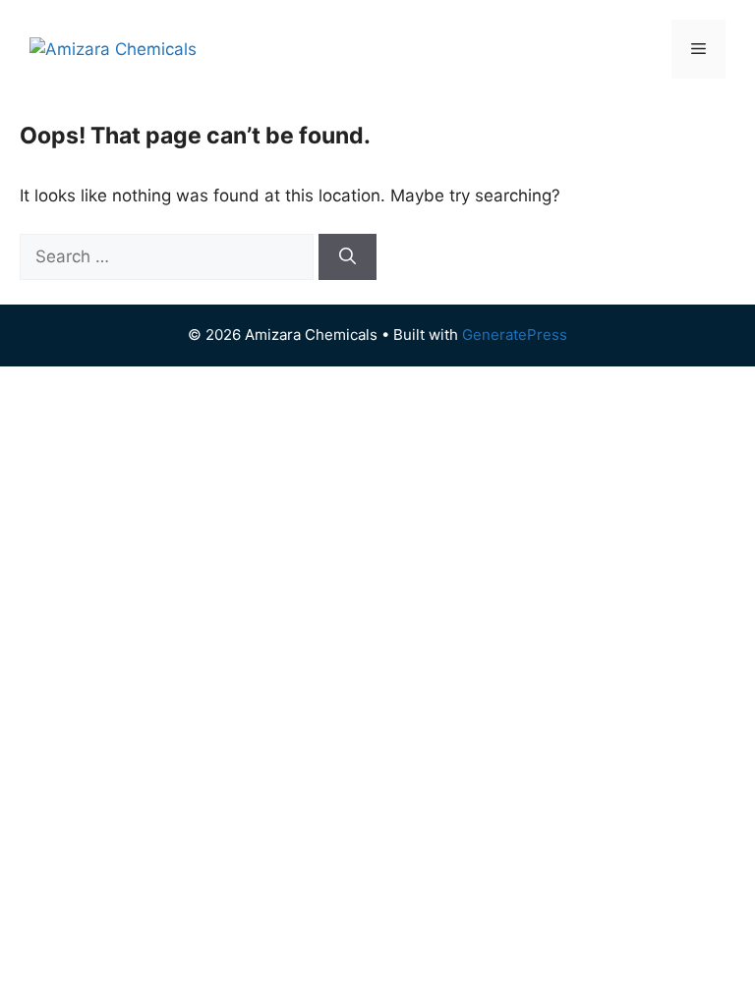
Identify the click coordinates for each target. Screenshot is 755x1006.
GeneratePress (514, 334)
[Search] (348, 257)
